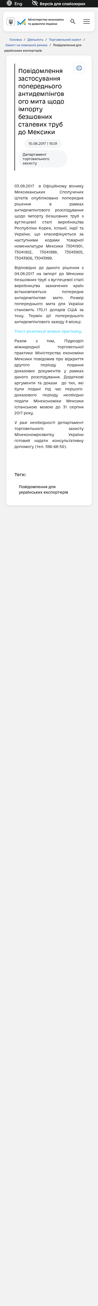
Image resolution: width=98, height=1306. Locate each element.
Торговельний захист (65, 39)
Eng (18, 3)
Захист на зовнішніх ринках (26, 45)
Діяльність (35, 39)
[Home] (35, 21)
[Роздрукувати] (79, 68)
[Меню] (86, 21)
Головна (16, 39)
